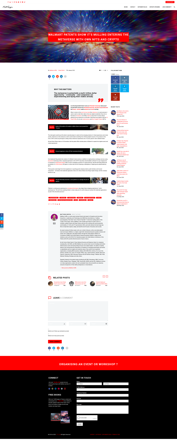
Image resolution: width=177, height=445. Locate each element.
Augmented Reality (60, 162)
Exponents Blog (142, 7)
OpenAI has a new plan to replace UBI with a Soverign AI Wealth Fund (123, 153)
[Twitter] (12, 2)
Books (126, 7)
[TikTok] (25, 2)
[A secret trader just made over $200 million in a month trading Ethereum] (93, 283)
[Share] (20, 2)
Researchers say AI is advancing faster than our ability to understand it (123, 202)
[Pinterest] (53, 204)
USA (76, 200)
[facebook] (49, 389)
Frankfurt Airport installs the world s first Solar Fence (122, 182)
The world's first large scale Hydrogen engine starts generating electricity (122, 192)
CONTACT (92, 434)
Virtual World (61, 70)
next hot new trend (85, 112)
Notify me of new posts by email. (56, 335)
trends (74, 109)
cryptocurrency (86, 119)
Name (78, 381)
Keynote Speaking (155, 7)
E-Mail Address (81, 387)
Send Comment (55, 341)
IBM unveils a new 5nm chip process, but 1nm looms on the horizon (80, 283)
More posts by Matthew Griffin (69, 268)
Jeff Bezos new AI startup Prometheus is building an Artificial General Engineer (122, 162)
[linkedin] (55, 389)
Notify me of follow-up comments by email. (58, 331)
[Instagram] (14, 2)
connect (78, 109)
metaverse (94, 112)
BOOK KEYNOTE (169, 2)
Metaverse (80, 197)
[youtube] (65, 389)
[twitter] (62, 389)
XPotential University (89, 107)
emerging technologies (72, 188)
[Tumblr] (55, 204)
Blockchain (63, 197)
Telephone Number (82, 393)
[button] (104, 276)
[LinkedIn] (10, 2)
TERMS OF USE (116, 434)
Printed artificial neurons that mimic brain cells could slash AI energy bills (122, 133)
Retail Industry (52, 200)
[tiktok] (59, 389)
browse (92, 109)
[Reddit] (59, 204)
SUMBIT (80, 424)
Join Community (166, 7)
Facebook (79, 115)
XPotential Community (94, 105)
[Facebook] (8, 2)
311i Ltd (58, 434)
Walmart (89, 115)
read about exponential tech (101, 107)
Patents (98, 197)
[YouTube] (18, 2)
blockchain (50, 160)
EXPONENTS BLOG (106, 434)
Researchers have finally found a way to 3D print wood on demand (60, 283)
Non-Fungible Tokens (97, 119)
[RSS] (16, 2)
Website (79, 398)
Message (79, 404)
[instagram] (52, 389)
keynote (87, 109)
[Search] (174, 7)
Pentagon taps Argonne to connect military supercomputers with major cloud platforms (122, 143)
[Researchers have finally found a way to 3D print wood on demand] (51, 283)
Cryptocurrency (72, 197)
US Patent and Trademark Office (65, 200)
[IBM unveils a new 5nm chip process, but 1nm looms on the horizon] (72, 283)
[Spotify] (23, 2)
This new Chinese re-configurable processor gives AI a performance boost (122, 122)
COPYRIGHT (98, 434)
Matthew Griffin (53, 70)
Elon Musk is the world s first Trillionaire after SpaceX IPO (123, 112)
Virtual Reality (59, 164)
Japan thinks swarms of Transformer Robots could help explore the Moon (122, 173)
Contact (132, 7)
